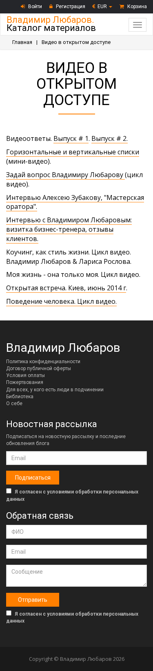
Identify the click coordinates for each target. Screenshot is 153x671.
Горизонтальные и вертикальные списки (72, 151)
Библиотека (19, 396)
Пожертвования (24, 382)
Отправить (32, 599)
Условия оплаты (25, 375)
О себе (14, 403)
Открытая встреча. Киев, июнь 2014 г (66, 287)
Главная (22, 42)
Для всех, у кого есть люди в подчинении (55, 390)
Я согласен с (72, 495)
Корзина (136, 6)
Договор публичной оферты (38, 368)
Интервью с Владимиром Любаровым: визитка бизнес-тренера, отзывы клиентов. (69, 229)
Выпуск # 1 (71, 138)
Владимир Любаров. (51, 24)
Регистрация (70, 6)
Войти (34, 6)
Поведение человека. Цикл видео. (61, 301)
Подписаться (33, 477)
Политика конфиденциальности (43, 361)
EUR (103, 6)
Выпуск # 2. (109, 138)
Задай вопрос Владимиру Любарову (65, 174)
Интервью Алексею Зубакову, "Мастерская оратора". (75, 202)
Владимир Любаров (63, 347)
